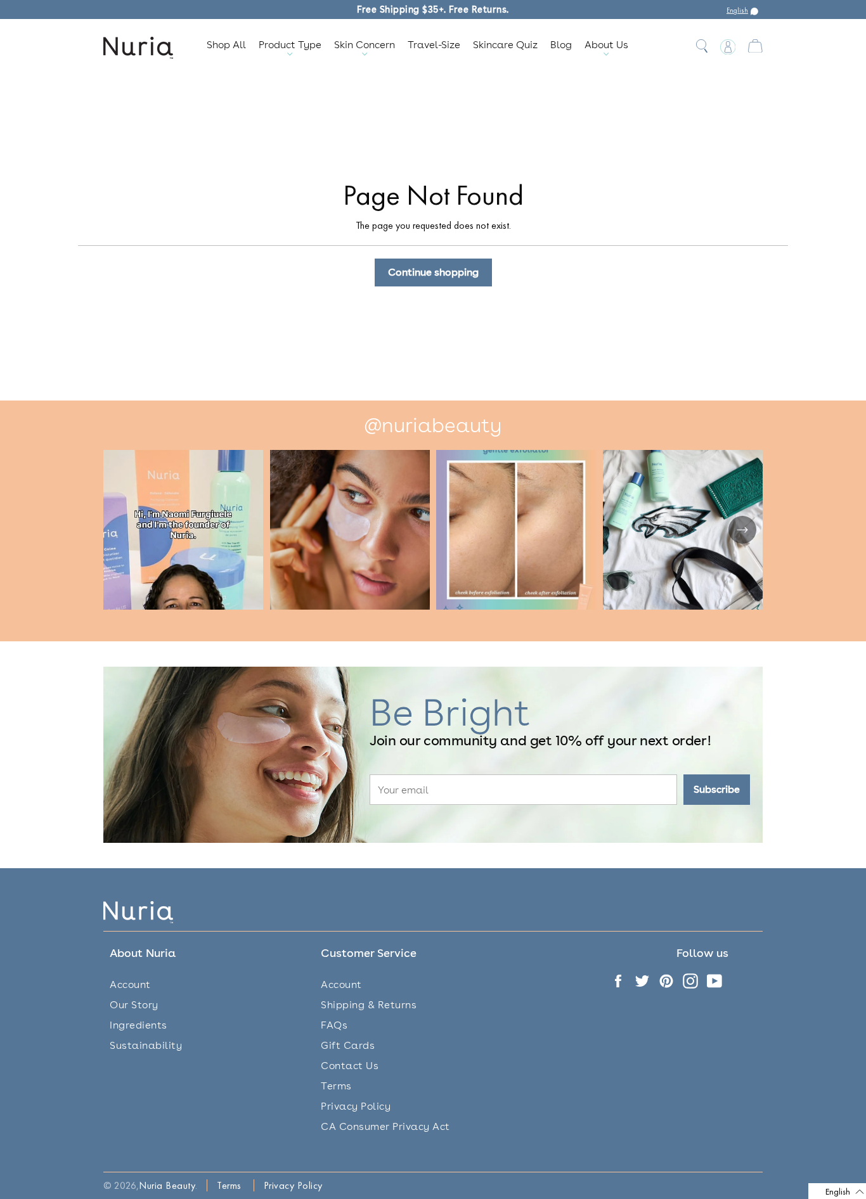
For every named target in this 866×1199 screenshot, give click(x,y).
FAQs (334, 1025)
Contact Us (349, 1066)
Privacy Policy (356, 1106)
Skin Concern (364, 45)
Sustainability (146, 1045)
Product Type (290, 45)
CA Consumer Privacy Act (385, 1126)
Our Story (134, 1005)
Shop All (226, 45)
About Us (606, 45)
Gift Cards (348, 1045)
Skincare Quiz (505, 45)
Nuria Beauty (167, 1185)
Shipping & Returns (369, 1005)
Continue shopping (433, 272)
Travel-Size (434, 45)
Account (130, 984)
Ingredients (138, 1025)
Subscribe (717, 789)
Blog (561, 45)
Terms (336, 1086)
